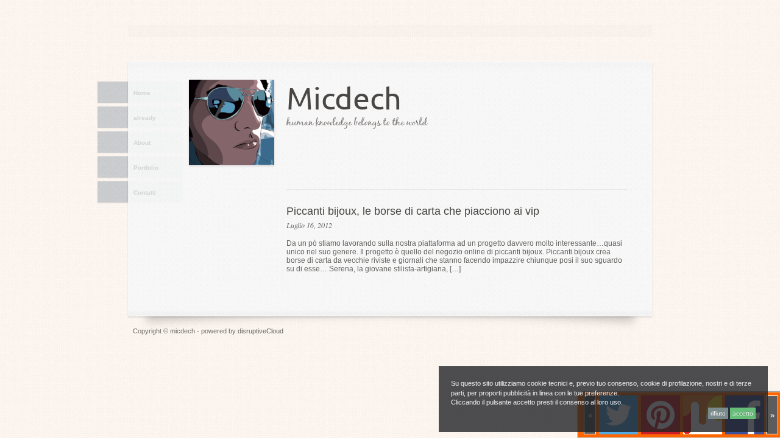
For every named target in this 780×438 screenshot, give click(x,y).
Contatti (144, 192)
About (142, 142)
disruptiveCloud (260, 331)
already (144, 117)
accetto (742, 413)
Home (142, 92)
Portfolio (145, 167)
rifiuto (718, 413)
